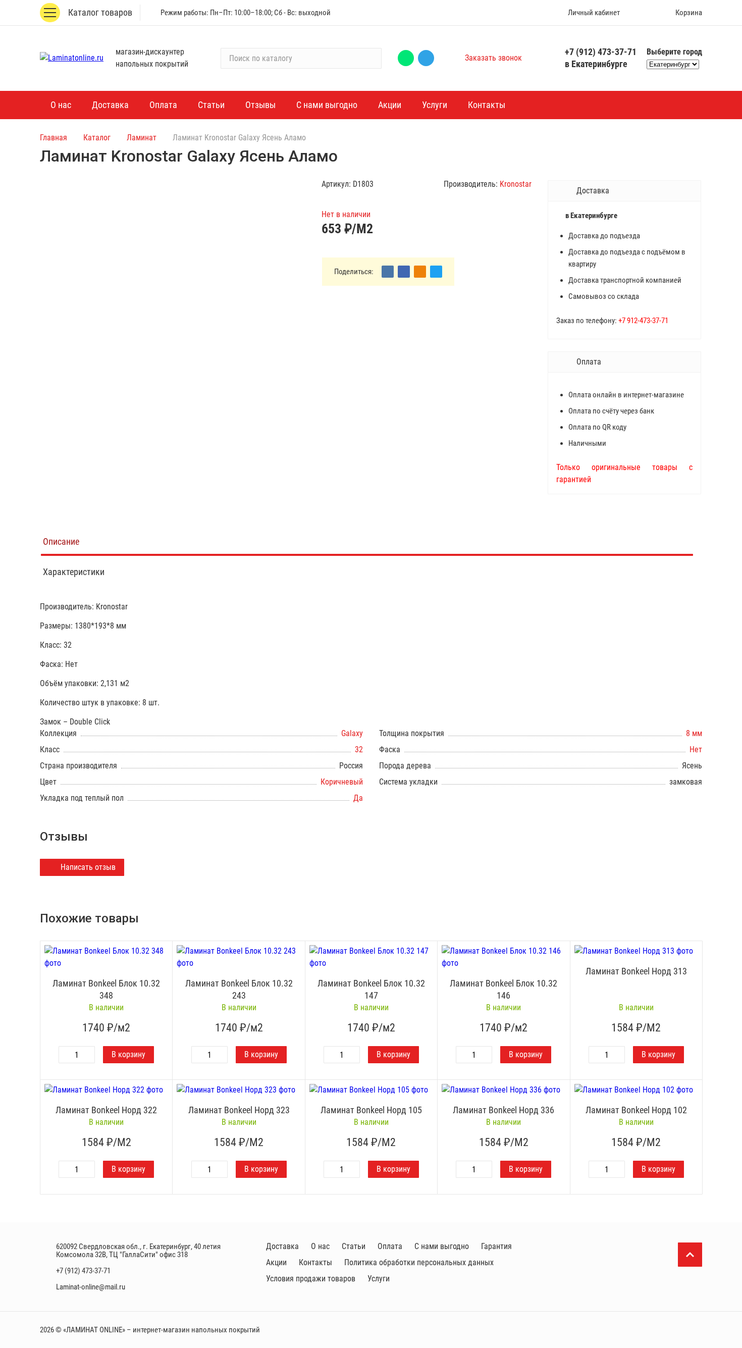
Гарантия (496, 1246)
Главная (53, 137)
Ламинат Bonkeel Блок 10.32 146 (503, 989)
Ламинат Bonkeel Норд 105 (371, 1110)
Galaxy (352, 733)
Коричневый (342, 782)
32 (359, 749)
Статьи (353, 1246)
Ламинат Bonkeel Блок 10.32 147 (371, 989)
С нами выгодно (441, 1246)
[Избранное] (642, 13)
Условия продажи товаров (310, 1278)
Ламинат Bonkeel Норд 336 (503, 1110)
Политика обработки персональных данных (419, 1262)
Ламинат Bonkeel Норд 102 (636, 1110)
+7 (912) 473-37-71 (601, 51)
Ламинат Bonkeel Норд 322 (106, 1110)
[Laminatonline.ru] (71, 58)
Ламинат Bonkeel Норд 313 (636, 971)
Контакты (315, 1262)
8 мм (694, 733)
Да (358, 798)
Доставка (282, 1246)
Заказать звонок (493, 58)
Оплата (390, 1246)
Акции (276, 1262)
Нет (696, 749)
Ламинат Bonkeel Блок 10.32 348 (106, 989)
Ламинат (141, 137)
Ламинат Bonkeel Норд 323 (239, 1110)
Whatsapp (406, 58)
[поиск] (369, 58)
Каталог (97, 137)
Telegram (426, 58)
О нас (320, 1246)
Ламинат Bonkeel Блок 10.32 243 (239, 989)
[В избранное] (162, 951)
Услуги (378, 1278)
